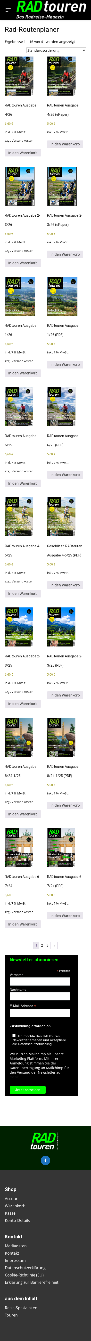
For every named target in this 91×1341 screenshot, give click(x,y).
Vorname (17, 975)
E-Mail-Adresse (23, 1006)
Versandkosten (22, 141)
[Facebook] (45, 1160)
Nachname (18, 989)
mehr (14, 1077)
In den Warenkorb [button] (23, 152)
